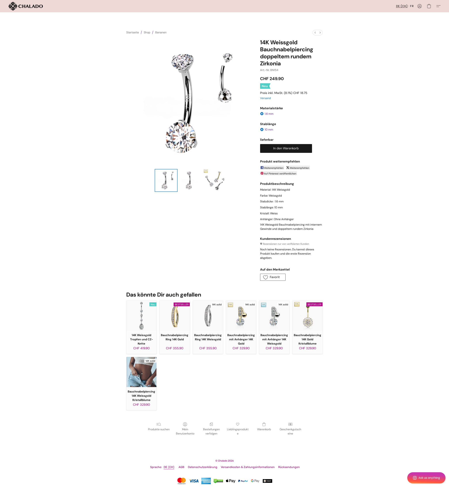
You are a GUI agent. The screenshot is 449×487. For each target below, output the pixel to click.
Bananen (160, 32)
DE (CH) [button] (402, 6)
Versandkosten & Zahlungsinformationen (248, 467)
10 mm (269, 129)
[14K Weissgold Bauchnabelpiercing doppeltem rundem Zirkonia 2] (214, 180)
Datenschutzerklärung (202, 467)
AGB (181, 467)
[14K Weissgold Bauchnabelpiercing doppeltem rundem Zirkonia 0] (166, 180)
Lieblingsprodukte (238, 431)
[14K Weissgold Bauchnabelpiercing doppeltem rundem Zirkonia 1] (190, 180)
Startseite (132, 32)
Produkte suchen (159, 429)
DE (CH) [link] (169, 467)
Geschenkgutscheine (290, 431)
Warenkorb (264, 429)
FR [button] (412, 6)
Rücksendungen (289, 467)
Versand (265, 98)
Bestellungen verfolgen (211, 431)
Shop (147, 32)
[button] (426, 477)
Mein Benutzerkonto (185, 431)
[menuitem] (315, 32)
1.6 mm (269, 114)
